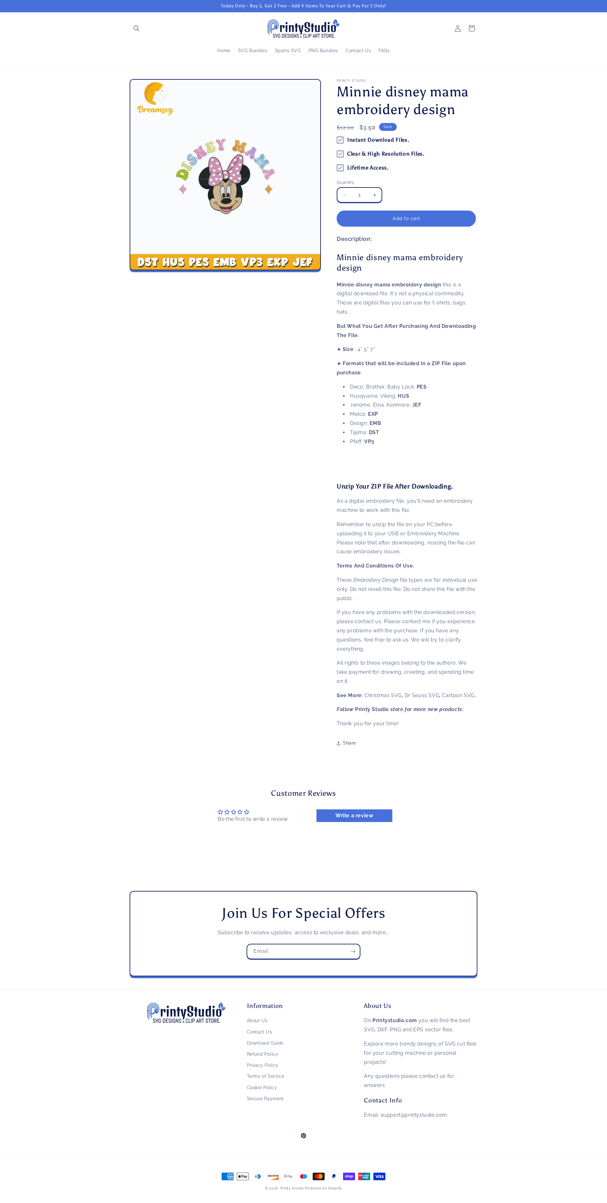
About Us (257, 1020)
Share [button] (349, 743)
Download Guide (265, 1043)
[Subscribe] (353, 951)
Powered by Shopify (323, 1188)
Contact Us (259, 1031)
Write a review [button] (354, 816)
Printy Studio (292, 1188)
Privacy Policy (263, 1065)
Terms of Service (266, 1076)
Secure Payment (265, 1098)
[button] (137, 28)
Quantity (345, 182)
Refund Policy (262, 1054)
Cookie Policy (262, 1087)
